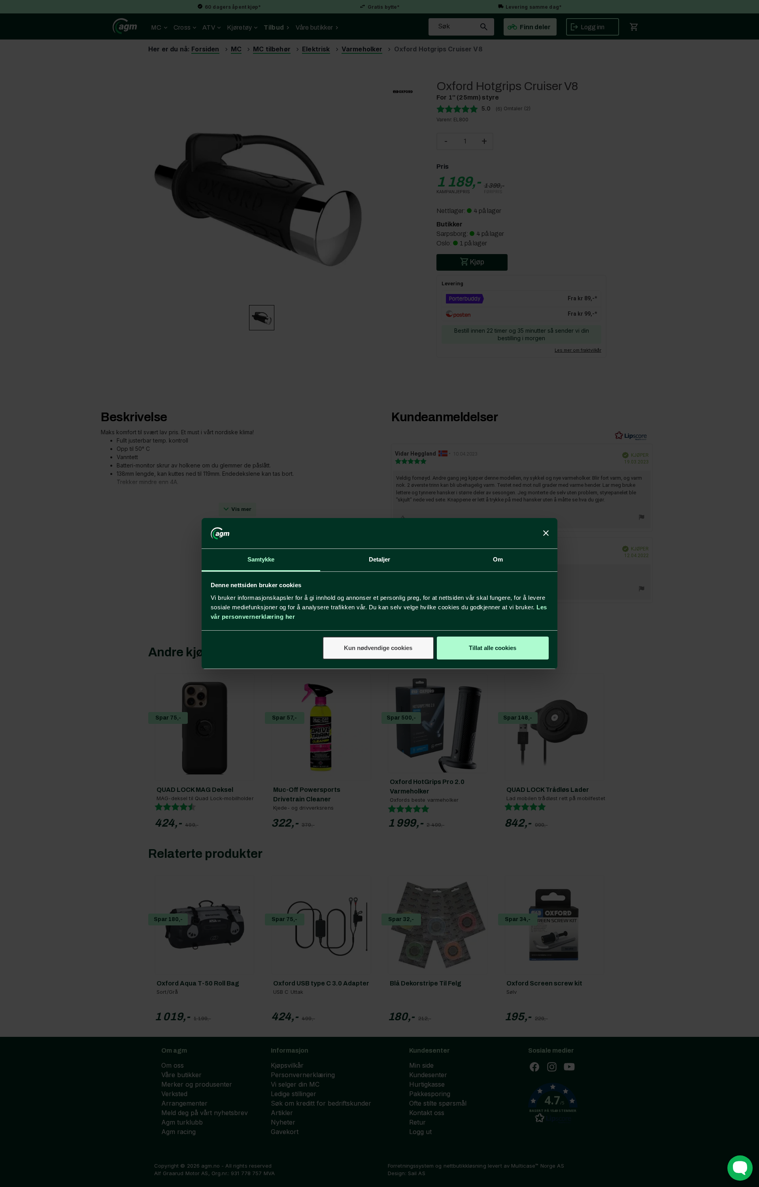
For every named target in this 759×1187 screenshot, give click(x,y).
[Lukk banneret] (546, 533)
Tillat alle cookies (492, 647)
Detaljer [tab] (380, 559)
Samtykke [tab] (261, 559)
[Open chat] (740, 1168)
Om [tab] (498, 559)
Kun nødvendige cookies (378, 647)
